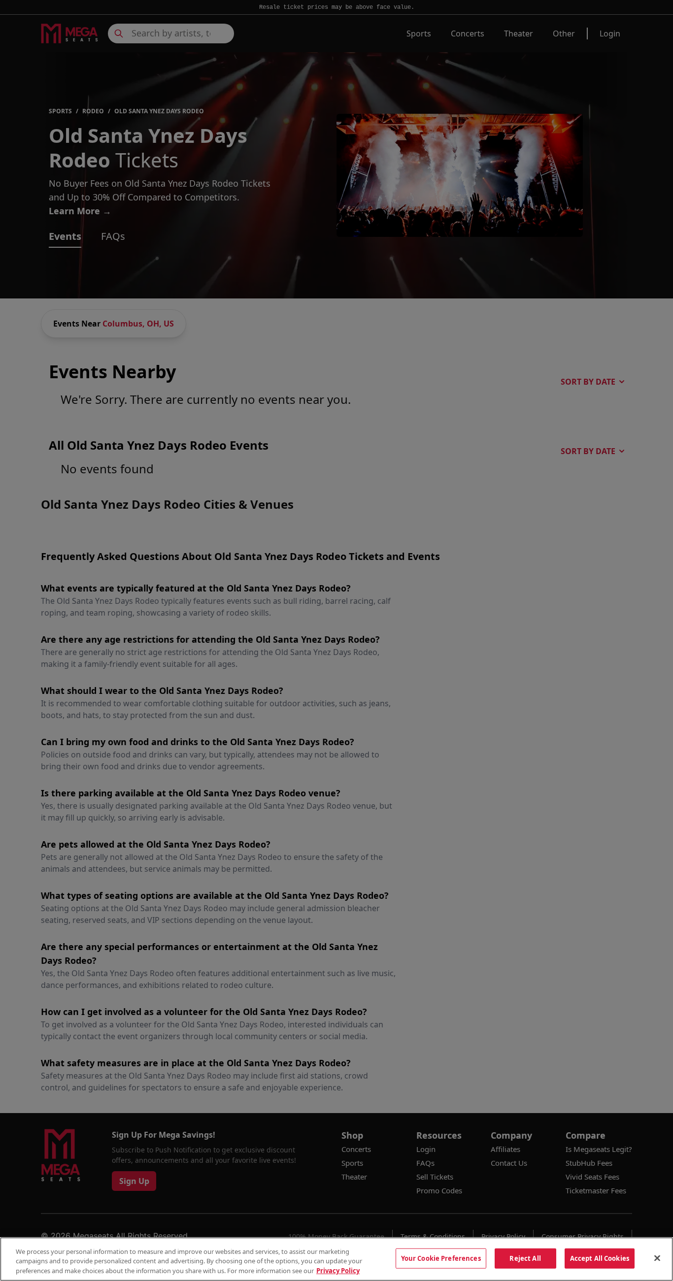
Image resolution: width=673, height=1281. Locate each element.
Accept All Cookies (599, 1257)
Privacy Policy (338, 1270)
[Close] (657, 1258)
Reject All (524, 1257)
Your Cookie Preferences (441, 1257)
